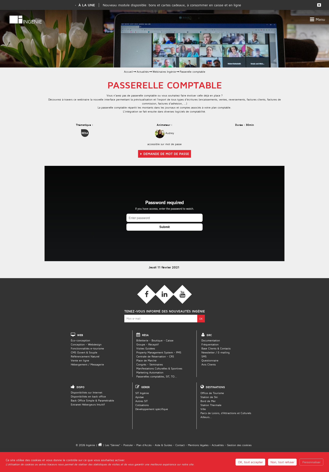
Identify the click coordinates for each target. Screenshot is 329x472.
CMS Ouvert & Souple (84, 352)
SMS (204, 356)
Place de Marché (146, 360)
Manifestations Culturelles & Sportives (159, 368)
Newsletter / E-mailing (215, 352)
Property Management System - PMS (158, 352)
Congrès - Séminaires (149, 364)
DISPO (81, 387)
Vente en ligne (80, 360)
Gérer (145, 387)
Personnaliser (311, 462)
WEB (80, 335)
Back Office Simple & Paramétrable (92, 400)
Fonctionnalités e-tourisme (87, 348)
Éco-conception (80, 340)
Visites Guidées (145, 348)
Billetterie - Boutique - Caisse (154, 340)
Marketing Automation (149, 372)
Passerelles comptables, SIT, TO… (156, 376)
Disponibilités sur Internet (86, 392)
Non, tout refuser (282, 462)
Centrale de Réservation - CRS (155, 356)
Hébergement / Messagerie (87, 364)
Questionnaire (209, 360)
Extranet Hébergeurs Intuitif (88, 404)
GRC (209, 335)
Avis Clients (208, 364)
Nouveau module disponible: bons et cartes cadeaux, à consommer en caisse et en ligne (172, 5)
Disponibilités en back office (88, 396)
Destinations (215, 387)
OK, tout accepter (250, 462)
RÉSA (145, 335)
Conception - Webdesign (86, 344)
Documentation (210, 340)
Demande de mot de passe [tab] (166, 154)
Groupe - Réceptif (147, 344)
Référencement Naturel (85, 356)
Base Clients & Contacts (216, 348)
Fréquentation (210, 344)
